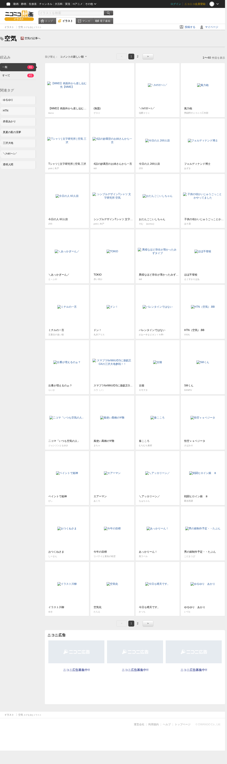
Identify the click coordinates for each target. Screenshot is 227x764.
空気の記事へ (32, 38)
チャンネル (45, 4)
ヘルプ (167, 724)
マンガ (86, 20)
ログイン (176, 4)
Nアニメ (78, 4)
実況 (67, 4)
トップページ (183, 724)
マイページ (211, 27)
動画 (16, 4)
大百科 (59, 4)
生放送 (33, 4)
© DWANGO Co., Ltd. (208, 724)
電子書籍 (105, 20)
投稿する (190, 27)
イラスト (67, 20)
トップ (49, 20)
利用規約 (153, 724)
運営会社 (139, 724)
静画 (23, 4)
